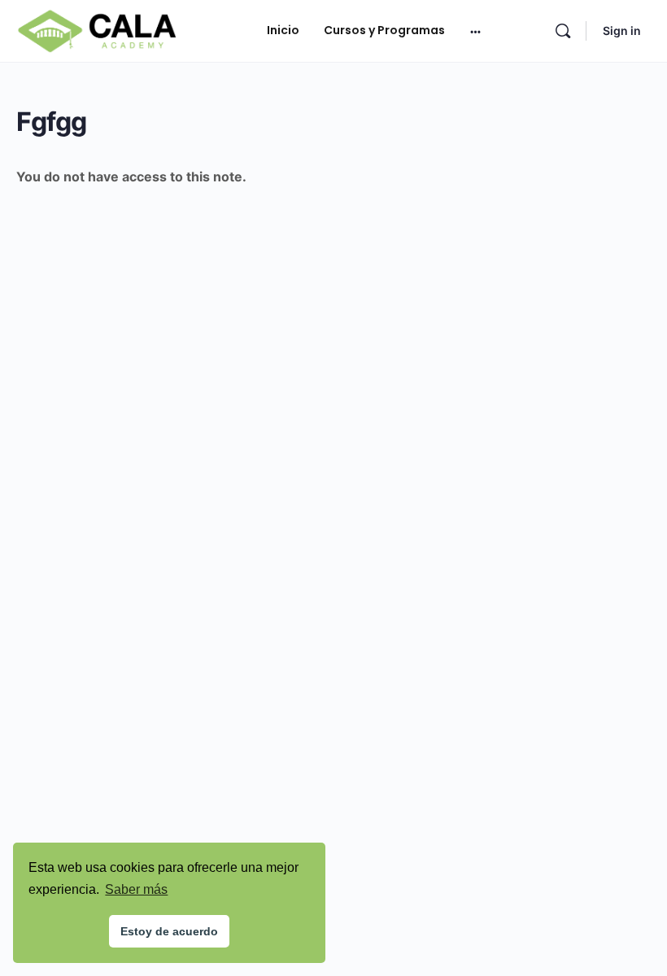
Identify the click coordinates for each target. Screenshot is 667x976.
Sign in (622, 30)
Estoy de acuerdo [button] (169, 931)
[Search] (563, 31)
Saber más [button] (136, 889)
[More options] (475, 31)
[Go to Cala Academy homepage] (96, 29)
